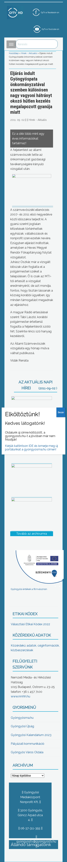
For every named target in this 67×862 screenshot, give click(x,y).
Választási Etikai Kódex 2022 (30, 624)
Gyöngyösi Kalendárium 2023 (31, 735)
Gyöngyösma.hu (22, 717)
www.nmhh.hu (20, 696)
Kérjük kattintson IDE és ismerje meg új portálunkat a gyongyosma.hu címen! (31, 447)
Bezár (61, 412)
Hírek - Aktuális (29, 53)
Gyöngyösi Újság (22, 726)
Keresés (53, 44)
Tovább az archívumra (31, 533)
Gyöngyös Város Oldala (27, 752)
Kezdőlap (14, 53)
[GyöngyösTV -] (15, 12)
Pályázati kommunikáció (27, 743)
